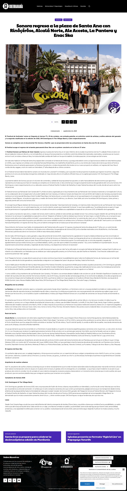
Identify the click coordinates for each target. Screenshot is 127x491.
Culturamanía (55, 131)
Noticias (68, 19)
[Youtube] (19, 480)
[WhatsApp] (75, 122)
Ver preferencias (117, 484)
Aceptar (87, 484)
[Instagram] (10, 480)
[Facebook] (63, 122)
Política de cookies (100, 487)
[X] (67, 122)
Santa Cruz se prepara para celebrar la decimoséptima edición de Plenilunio (28, 438)
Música (58, 19)
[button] (123, 469)
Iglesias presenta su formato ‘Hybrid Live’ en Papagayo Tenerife (94, 438)
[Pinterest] (71, 122)
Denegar (102, 484)
